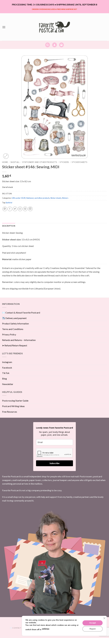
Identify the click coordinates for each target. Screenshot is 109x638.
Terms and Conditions (12, 329)
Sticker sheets (79, 162)
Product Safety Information (15, 323)
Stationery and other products (39, 162)
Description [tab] (8, 226)
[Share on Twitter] (15, 209)
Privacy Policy (9, 334)
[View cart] (61, 45)
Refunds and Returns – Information (19, 340)
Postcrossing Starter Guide (15, 400)
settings (45, 628)
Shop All (15, 162)
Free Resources (9, 411)
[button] (4, 27)
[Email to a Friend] (20, 209)
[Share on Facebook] (10, 209)
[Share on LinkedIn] (30, 209)
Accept (92, 622)
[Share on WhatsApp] (4, 209)
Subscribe (54, 463)
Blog (4, 378)
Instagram (7, 362)
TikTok (5, 373)
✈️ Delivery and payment (14, 318)
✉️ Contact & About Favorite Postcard (21, 312)
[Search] (47, 45)
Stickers (64, 162)
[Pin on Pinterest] (25, 209)
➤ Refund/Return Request (14, 345)
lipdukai (9, 202)
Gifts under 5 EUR (19, 198)
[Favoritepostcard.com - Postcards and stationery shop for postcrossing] (54, 27)
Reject (93, 628)
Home (5, 162)
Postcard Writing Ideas (13, 406)
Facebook (7, 367)
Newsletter (7, 384)
